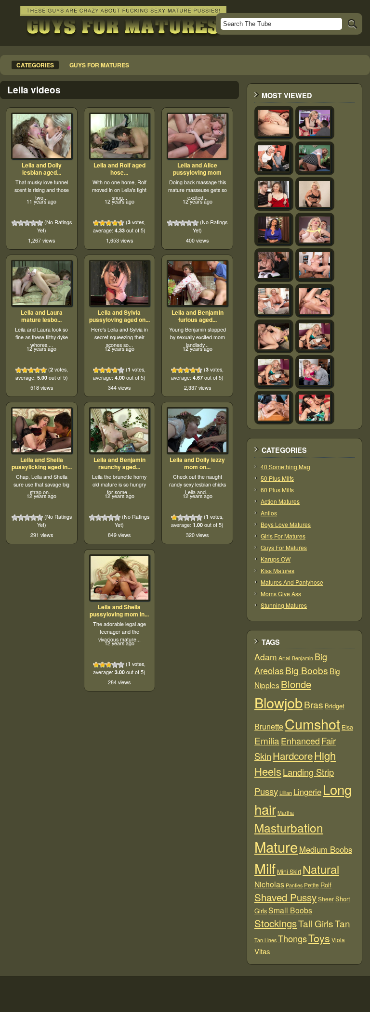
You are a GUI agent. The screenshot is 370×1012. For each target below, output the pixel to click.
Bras (313, 704)
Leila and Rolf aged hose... (119, 169)
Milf (265, 868)
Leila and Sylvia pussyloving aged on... (119, 316)
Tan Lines (265, 940)
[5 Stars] (40, 223)
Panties (294, 885)
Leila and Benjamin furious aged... (198, 316)
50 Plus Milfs (277, 478)
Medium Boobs (325, 849)
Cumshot (312, 723)
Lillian (285, 792)
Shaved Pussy (285, 897)
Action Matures (280, 501)
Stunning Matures (284, 605)
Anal (284, 657)
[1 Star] (15, 223)
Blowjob (278, 702)
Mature (276, 846)
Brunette (268, 726)
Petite (311, 885)
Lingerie (307, 791)
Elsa (347, 727)
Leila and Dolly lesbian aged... (42, 169)
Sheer (326, 899)
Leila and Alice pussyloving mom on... (197, 172)
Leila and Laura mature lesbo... (42, 316)
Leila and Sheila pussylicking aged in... (42, 463)
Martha (286, 812)
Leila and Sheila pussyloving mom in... (119, 610)
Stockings (275, 923)
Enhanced (300, 740)
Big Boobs (306, 670)
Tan (342, 923)
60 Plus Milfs (277, 490)
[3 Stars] (27, 223)
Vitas (262, 951)
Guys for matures (99, 65)
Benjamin (302, 658)
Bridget (334, 705)
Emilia (266, 740)
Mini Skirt (289, 871)
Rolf (325, 884)
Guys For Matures (284, 547)
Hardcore (293, 755)
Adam (265, 657)
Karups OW (276, 559)
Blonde (296, 684)
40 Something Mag (285, 466)
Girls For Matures (283, 536)
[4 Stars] (33, 223)
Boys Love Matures (286, 524)
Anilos (269, 513)
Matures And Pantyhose (292, 582)
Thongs (292, 938)
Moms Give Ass (281, 593)
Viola (338, 939)
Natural (321, 869)
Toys (319, 938)
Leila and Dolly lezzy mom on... (197, 463)
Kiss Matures (277, 570)
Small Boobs (290, 910)
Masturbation (288, 827)
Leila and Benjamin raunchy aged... (119, 463)
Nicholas (269, 884)
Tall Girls (315, 923)
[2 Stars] (21, 223)
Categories (35, 65)
